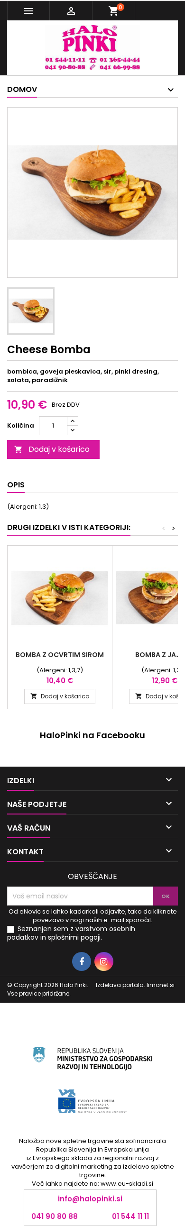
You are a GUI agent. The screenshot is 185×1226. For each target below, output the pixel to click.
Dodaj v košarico (52, 449)
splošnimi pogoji (74, 937)
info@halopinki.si (90, 1199)
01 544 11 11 (130, 1216)
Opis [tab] (16, 484)
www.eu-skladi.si (127, 1183)
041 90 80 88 (54, 1216)
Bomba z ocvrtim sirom (60, 654)
